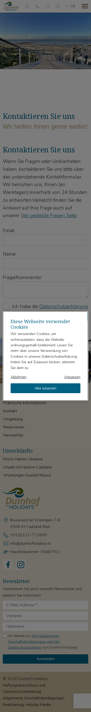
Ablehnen (18, 377)
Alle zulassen (45, 388)
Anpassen (72, 377)
